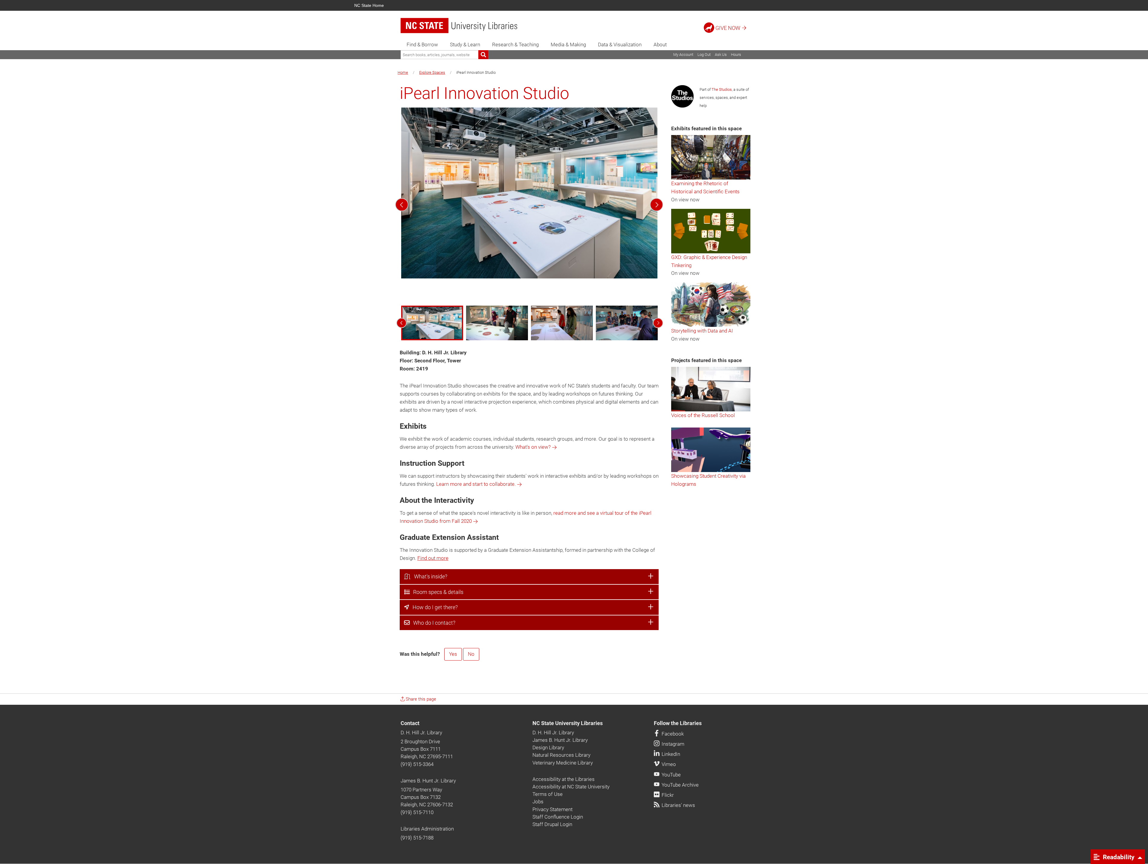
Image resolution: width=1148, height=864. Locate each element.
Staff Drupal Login (552, 824)
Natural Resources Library (561, 755)
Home (403, 72)
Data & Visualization (620, 45)
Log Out (704, 54)
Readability (1118, 856)
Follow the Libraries (678, 723)
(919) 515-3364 (417, 764)
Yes (453, 654)
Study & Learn (465, 45)
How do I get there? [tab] (433, 607)
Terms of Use (547, 794)
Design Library (548, 747)
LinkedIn (670, 754)
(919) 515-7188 (417, 838)
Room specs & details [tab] (436, 592)
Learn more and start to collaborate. (476, 484)
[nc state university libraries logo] (459, 25)
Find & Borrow (422, 45)
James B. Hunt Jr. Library (428, 781)
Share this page (420, 699)
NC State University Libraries (567, 723)
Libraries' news (677, 805)
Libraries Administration (427, 829)
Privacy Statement (552, 809)
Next (656, 204)
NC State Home (369, 5)
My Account (683, 54)
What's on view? (533, 447)
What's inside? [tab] (428, 576)
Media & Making (568, 45)
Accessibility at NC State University (571, 787)
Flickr (667, 795)
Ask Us (721, 54)
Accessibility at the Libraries (563, 779)
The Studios (722, 89)
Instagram (672, 744)
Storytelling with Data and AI (702, 331)
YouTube (670, 775)
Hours (736, 54)
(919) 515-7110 (417, 812)
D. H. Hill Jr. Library (421, 733)
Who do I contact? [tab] (432, 623)
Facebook (672, 734)
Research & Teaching (515, 45)
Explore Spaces (432, 72)
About (660, 45)
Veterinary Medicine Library (562, 763)
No (471, 654)
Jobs (538, 802)
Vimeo (668, 764)
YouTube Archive (679, 785)
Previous (401, 204)
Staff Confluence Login (557, 817)
